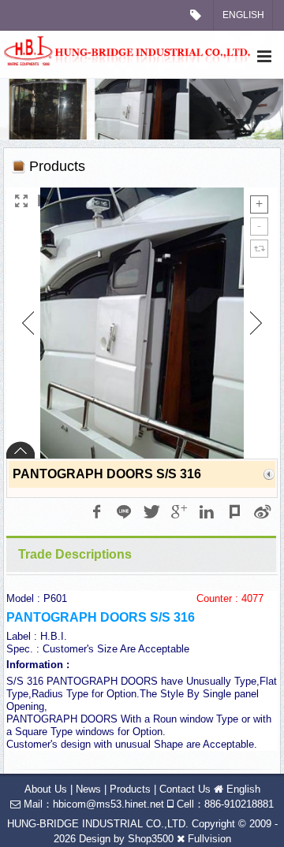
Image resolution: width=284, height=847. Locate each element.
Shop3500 (151, 839)
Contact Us (185, 789)
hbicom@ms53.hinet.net (108, 804)
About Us (45, 789)
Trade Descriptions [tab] (75, 554)
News (88, 789)
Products (130, 789)
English (243, 14)
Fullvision (209, 839)
